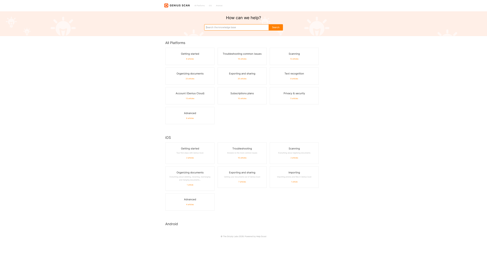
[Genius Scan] (178, 4)
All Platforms (199, 5)
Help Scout (261, 236)
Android (219, 5)
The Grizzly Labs (230, 236)
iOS (210, 5)
